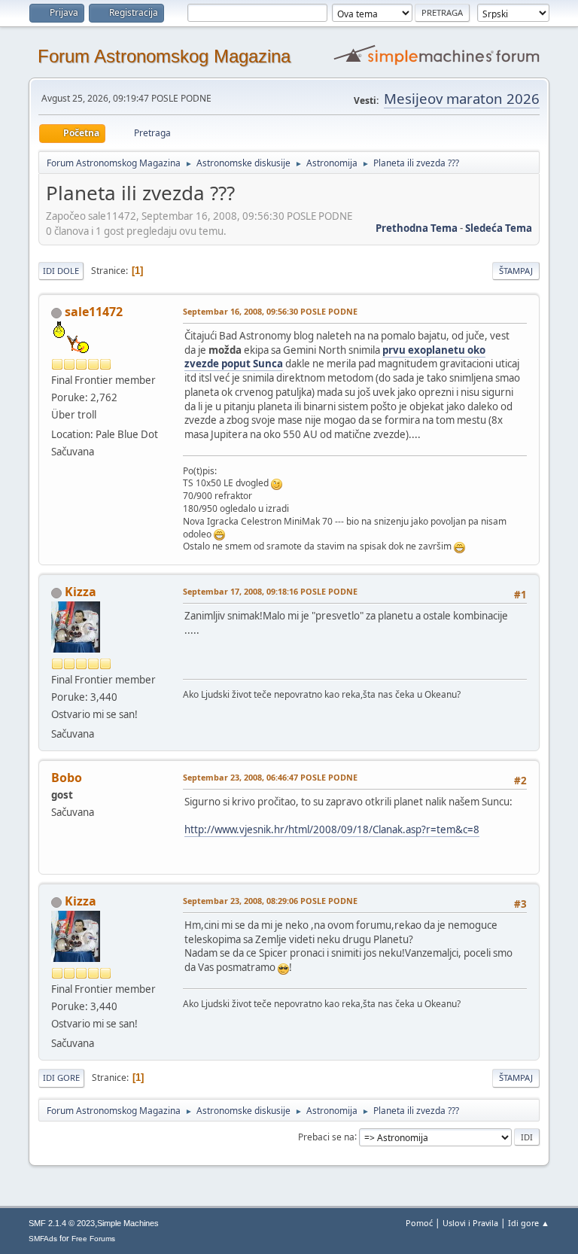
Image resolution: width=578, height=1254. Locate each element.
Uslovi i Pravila (470, 1222)
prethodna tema (417, 228)
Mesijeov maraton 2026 (462, 98)
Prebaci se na (326, 1136)
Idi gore (61, 1077)
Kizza (80, 591)
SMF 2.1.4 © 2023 (62, 1223)
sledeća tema (498, 228)
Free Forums (93, 1238)
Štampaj (516, 270)
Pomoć (419, 1222)
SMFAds (43, 1238)
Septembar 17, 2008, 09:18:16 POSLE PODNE (270, 591)
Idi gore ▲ (528, 1222)
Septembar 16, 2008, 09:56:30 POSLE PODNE (270, 311)
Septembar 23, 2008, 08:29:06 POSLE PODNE (270, 900)
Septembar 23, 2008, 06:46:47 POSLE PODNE (270, 777)
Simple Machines (128, 1223)
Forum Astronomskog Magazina (164, 56)
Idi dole (61, 270)
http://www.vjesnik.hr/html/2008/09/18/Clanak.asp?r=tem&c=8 (331, 829)
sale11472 (94, 311)
